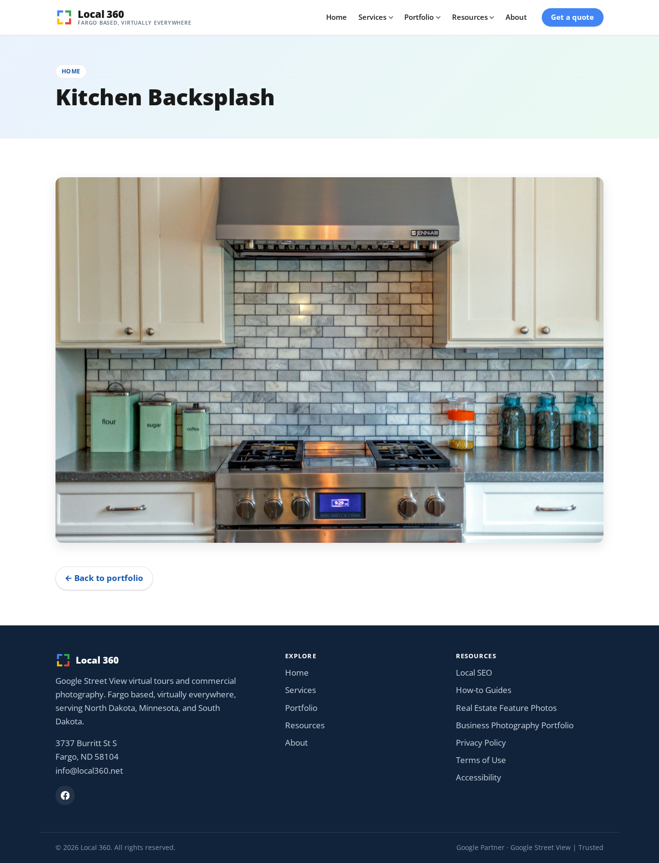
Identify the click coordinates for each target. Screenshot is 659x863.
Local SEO (474, 672)
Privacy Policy (481, 742)
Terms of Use (481, 759)
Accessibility (478, 777)
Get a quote (572, 17)
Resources (470, 17)
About (516, 17)
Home (336, 17)
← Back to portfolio (104, 577)
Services (372, 17)
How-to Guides (483, 689)
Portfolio (419, 17)
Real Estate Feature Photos (506, 707)
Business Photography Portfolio (515, 725)
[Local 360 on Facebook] (65, 795)
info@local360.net (89, 770)
